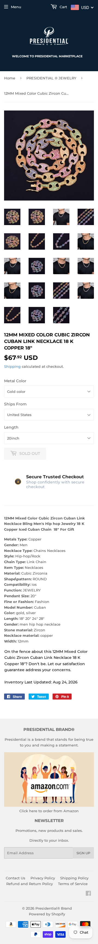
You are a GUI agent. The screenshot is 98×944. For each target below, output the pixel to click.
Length (11, 427)
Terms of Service (73, 884)
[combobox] (82, 7)
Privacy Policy (42, 878)
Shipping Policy (74, 878)
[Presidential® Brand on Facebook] (88, 894)
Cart (63, 7)
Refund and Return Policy (29, 884)
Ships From (15, 404)
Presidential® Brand (53, 908)
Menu (16, 7)
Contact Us (15, 878)
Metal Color (15, 380)
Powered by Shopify (47, 914)
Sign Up (83, 853)
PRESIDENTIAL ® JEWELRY (51, 78)
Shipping (12, 366)
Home (9, 78)
